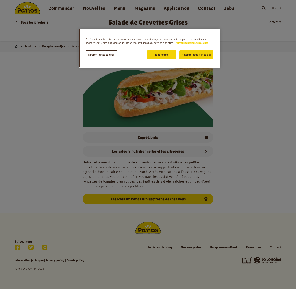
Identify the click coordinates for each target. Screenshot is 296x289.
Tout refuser (162, 54)
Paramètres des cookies (101, 54)
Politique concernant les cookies (192, 42)
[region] (149, 48)
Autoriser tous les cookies (196, 54)
